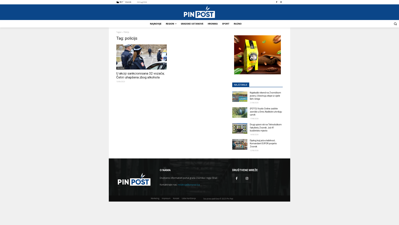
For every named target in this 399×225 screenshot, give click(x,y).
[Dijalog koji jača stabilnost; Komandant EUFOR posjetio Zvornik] (239, 144)
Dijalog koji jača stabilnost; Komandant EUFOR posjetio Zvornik (263, 143)
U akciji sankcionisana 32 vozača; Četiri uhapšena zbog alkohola (140, 75)
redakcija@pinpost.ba (189, 184)
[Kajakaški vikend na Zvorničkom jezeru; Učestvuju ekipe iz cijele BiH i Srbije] (239, 96)
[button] (395, 24)
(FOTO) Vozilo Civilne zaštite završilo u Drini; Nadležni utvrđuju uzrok (266, 111)
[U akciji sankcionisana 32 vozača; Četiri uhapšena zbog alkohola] (141, 57)
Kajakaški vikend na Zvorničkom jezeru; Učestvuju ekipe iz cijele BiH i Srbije (265, 95)
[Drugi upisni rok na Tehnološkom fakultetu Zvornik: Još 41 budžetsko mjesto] (239, 128)
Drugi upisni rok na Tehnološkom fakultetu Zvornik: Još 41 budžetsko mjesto (266, 127)
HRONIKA (120, 68)
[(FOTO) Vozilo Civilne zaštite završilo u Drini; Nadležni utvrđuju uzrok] (239, 112)
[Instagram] (281, 2)
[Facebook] (276, 2)
